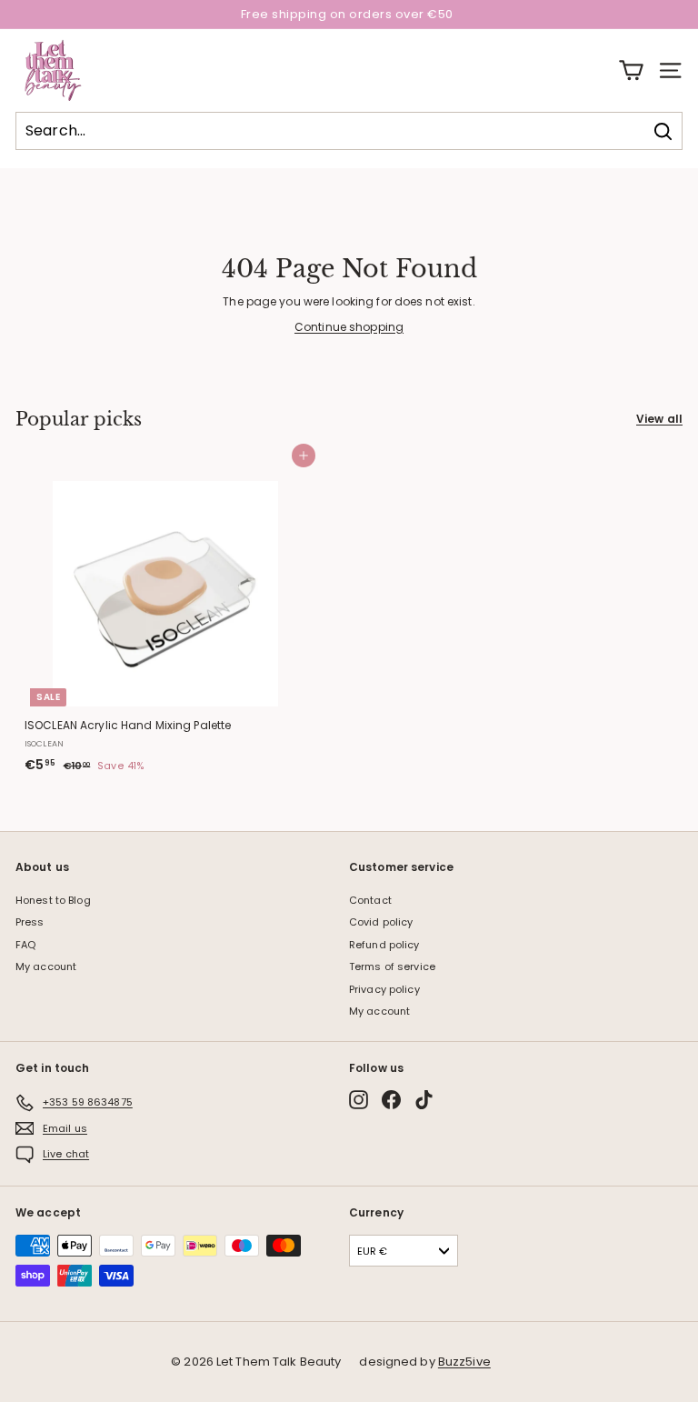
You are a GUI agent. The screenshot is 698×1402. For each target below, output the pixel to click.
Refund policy (384, 944)
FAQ (25, 944)
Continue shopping (349, 327)
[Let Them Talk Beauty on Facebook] (391, 1099)
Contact (370, 900)
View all (659, 418)
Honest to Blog (53, 900)
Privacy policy (384, 989)
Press (30, 922)
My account (45, 966)
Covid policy (381, 922)
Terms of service (392, 966)
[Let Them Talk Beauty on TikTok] (424, 1099)
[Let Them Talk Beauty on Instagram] (358, 1099)
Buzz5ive (464, 1361)
